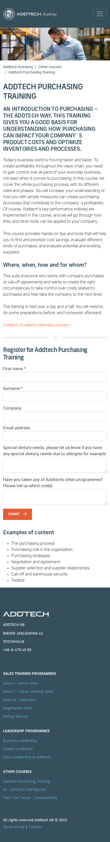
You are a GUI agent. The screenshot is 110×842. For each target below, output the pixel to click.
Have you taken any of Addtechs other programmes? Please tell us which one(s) (53, 483)
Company (12, 408)
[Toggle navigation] (100, 14)
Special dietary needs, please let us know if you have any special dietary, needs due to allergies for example (54, 451)
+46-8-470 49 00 (17, 649)
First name (14, 369)
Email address (16, 428)
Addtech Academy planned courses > (37, 325)
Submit (14, 514)
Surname (13, 389)
